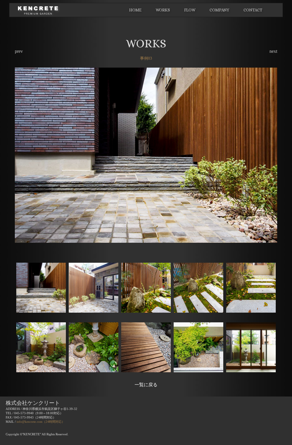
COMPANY (219, 10)
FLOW (189, 10)
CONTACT (253, 10)
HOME (135, 10)
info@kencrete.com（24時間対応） (41, 421)
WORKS (163, 10)
